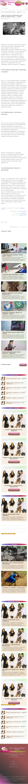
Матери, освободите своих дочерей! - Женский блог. (12, 293)
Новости (13, 762)
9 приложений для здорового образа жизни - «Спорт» (12, 255)
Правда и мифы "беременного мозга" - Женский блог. (14, 458)
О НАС (13, 765)
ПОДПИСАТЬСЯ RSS (13, 766)
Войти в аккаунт (23, 3)
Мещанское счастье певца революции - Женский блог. (13, 563)
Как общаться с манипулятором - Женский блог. (14, 486)
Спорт (5, 222)
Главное (13, 761)
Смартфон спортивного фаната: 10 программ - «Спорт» (12, 313)
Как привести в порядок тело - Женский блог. (13, 670)
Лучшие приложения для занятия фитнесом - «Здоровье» (11, 352)
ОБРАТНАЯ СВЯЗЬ (13, 764)
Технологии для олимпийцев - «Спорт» (13, 274)
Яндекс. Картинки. (23, 211)
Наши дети (19, 11)
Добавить (23, 364)
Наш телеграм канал (14, 756)
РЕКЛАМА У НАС (13, 758)
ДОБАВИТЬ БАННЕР (8, 533)
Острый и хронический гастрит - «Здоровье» (14, 430)
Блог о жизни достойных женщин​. (8, 11)
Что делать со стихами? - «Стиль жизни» (13, 587)
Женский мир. (14, 3)
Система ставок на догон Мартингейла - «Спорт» (13, 333)
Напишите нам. (24, 213)
